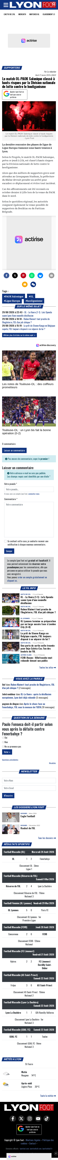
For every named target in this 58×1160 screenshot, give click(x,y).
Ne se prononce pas (12, 746)
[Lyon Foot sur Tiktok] (46, 1120)
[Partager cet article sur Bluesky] (40, 275)
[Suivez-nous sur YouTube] (37, 1120)
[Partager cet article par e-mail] (25, 284)
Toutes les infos (46, 667)
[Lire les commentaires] (33, 284)
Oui (5, 737)
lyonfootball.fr (47, 1148)
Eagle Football (28, 816)
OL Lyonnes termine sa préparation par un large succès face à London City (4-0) (38, 624)
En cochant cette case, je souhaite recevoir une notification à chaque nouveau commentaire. (28, 543)
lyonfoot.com (24, 1148)
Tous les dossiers (46, 838)
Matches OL (34, 14)
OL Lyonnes (25, 618)
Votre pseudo (10, 484)
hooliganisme (34, 300)
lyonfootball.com (36, 1148)
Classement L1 (49, 14)
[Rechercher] (53, 4)
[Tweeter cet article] (15, 275)
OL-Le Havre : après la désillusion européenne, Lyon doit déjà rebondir (26, 696)
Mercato (22, 14)
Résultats (52, 763)
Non (6, 742)
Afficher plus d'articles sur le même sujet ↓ (19, 335)
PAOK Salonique (14, 296)
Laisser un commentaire (14, 450)
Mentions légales (33, 1140)
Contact (32, 1143)
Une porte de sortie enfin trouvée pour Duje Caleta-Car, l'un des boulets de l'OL (37, 648)
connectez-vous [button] (33, 494)
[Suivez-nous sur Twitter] (20, 1120)
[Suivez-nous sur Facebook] (12, 1120)
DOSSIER (24, 813)
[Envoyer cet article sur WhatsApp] (32, 275)
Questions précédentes (10, 760)
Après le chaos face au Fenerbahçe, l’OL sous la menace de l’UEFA (23, 705)
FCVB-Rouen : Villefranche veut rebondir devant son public (36, 659)
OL (31, 296)
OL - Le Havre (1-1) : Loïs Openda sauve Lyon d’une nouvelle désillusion (27, 314)
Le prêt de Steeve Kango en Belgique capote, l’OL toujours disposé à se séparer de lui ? (28, 327)
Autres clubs (26, 655)
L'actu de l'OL (9, 14)
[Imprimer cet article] (51, 275)
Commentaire (10, 499)
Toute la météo (47, 1095)
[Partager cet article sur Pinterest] (23, 275)
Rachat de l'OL (28, 828)
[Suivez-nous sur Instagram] (29, 1120)
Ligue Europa (12, 300)
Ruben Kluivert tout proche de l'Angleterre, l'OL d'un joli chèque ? (26, 320)
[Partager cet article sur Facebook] (6, 275)
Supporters (12, 67)
